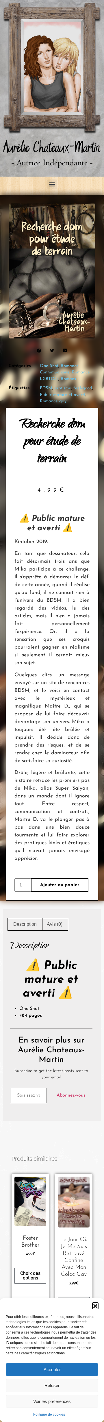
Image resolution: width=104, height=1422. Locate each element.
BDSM (46, 388)
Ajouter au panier (59, 885)
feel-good (82, 388)
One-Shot (49, 366)
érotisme (63, 388)
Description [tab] (25, 924)
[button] (95, 1305)
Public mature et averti (62, 395)
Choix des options (30, 1276)
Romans (68, 379)
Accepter (52, 1369)
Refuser (52, 1385)
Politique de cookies (49, 1414)
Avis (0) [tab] (54, 924)
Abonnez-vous (71, 1095)
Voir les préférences (52, 1401)
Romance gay (53, 401)
